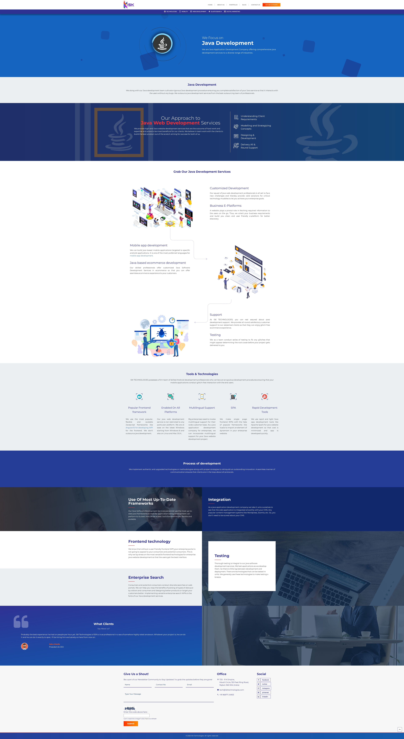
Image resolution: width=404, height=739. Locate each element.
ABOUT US (220, 5)
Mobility (184, 11)
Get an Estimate (271, 5)
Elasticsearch (216, 11)
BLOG (244, 5)
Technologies (171, 11)
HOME (210, 5)
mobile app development (141, 256)
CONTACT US (255, 5)
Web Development (199, 11)
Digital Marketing (233, 11)
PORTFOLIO (233, 5)
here (147, 719)
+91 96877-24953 (226, 695)
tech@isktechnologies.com (231, 690)
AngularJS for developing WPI (139, 428)
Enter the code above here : (136, 712)
